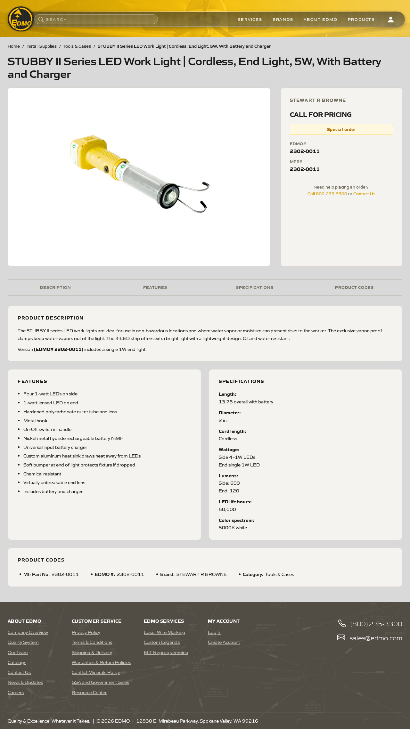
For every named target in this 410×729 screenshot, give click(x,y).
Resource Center (89, 692)
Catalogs (17, 662)
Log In (214, 632)
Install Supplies (42, 46)
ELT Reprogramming (166, 652)
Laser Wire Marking (164, 632)
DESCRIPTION (55, 287)
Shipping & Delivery (92, 652)
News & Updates (25, 682)
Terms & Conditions (92, 642)
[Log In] (391, 19)
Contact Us (364, 193)
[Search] (41, 19)
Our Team (18, 652)
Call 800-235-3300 (327, 193)
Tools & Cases (77, 46)
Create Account (224, 642)
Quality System (23, 642)
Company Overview (28, 632)
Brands (283, 19)
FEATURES (155, 287)
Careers (16, 692)
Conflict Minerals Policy (96, 672)
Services (250, 19)
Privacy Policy (86, 632)
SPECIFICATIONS (254, 287)
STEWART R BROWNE (318, 100)
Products (361, 19)
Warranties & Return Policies (101, 662)
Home (14, 46)
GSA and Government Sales (100, 682)
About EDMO (321, 19)
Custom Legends (162, 642)
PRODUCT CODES (354, 287)
